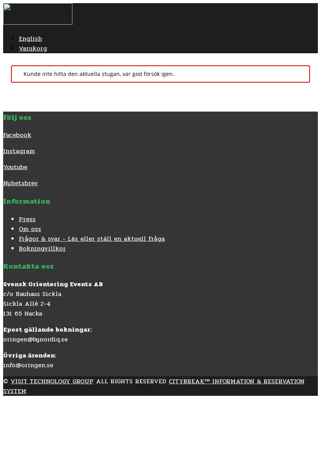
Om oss (30, 229)
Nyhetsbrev (20, 183)
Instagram (19, 151)
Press (27, 219)
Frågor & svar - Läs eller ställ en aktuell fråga (92, 239)
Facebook (17, 135)
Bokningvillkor (42, 248)
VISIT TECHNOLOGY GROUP (52, 381)
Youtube (15, 167)
